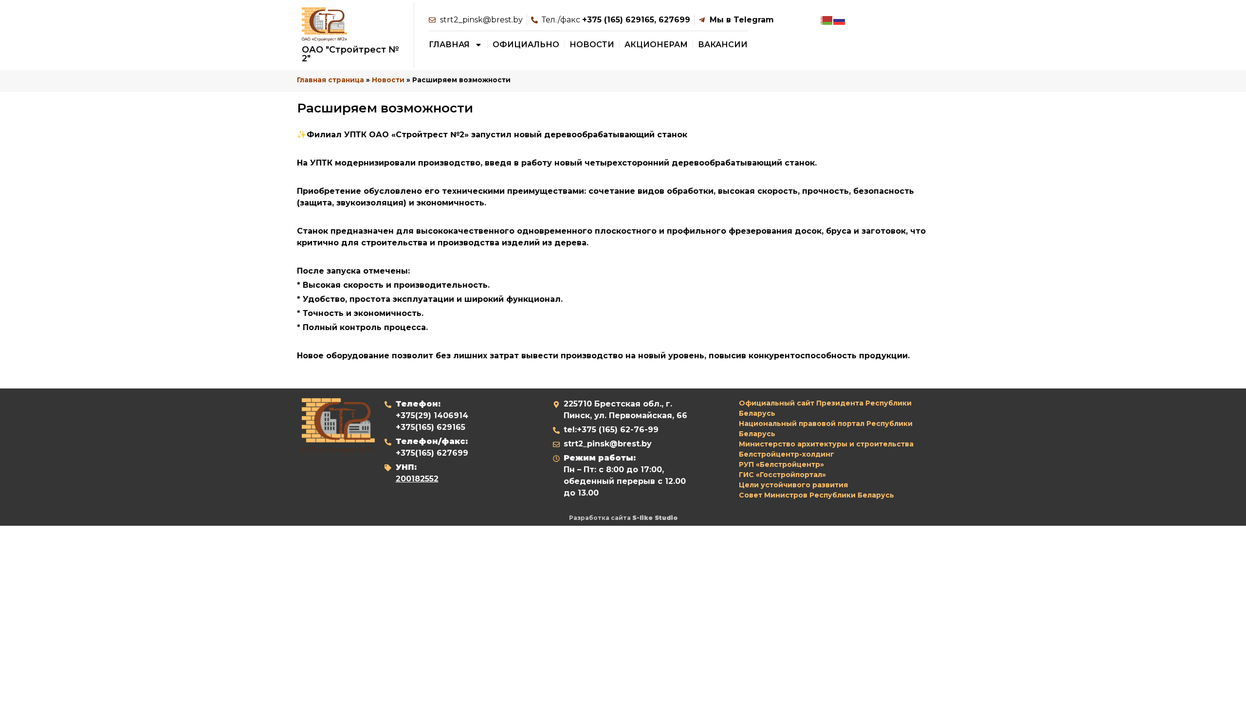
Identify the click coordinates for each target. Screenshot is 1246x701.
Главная (449, 44)
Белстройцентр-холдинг (786, 454)
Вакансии (723, 44)
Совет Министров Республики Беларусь (816, 495)
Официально (526, 44)
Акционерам (656, 44)
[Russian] (839, 19)
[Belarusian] (827, 19)
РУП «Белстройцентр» (781, 464)
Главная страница (330, 80)
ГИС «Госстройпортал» (782, 474)
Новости (591, 44)
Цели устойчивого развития (793, 484)
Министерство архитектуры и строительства (826, 444)
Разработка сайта (623, 517)
